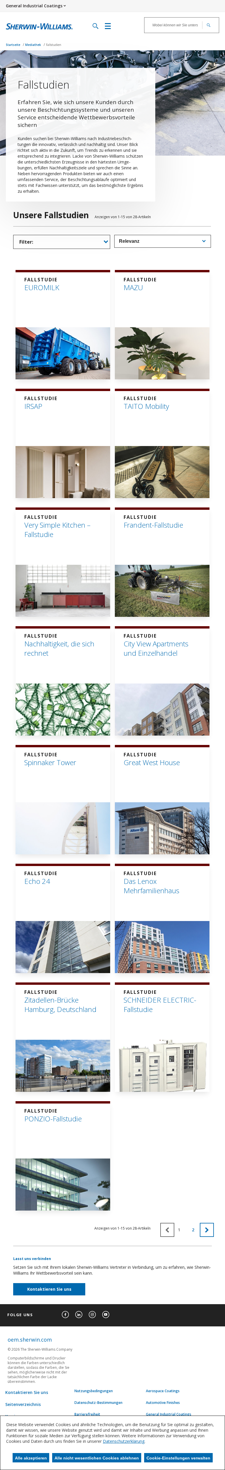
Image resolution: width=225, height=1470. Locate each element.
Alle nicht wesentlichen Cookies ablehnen (96, 1458)
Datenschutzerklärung (123, 1441)
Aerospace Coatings (163, 1391)
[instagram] (92, 1314)
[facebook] (65, 1314)
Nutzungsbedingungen (93, 1391)
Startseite (13, 45)
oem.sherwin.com (30, 1339)
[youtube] (105, 1314)
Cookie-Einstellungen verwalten (178, 1458)
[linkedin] (78, 1314)
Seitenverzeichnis (23, 1404)
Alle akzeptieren (31, 1458)
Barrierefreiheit (87, 1414)
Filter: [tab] (26, 242)
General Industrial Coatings (168, 1414)
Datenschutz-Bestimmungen (98, 1402)
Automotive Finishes (163, 1402)
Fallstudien (53, 45)
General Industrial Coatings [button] (34, 5)
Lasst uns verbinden (32, 1258)
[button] (207, 1230)
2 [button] (193, 1230)
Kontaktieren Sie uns (49, 1289)
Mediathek (33, 45)
